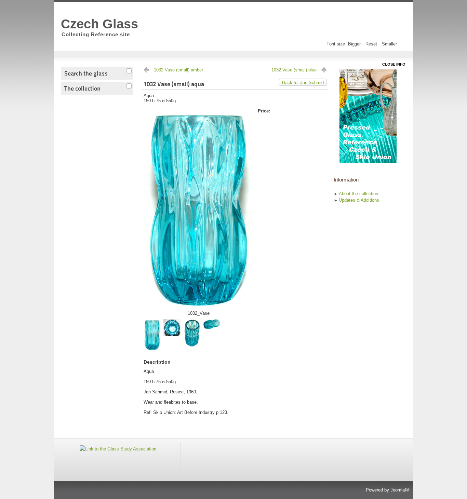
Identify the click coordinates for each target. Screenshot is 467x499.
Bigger (354, 43)
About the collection (358, 193)
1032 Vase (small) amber (178, 69)
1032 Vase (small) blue (294, 69)
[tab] (129, 70)
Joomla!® (400, 490)
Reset (371, 43)
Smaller (389, 43)
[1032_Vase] (198, 309)
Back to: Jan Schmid (303, 82)
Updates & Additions (359, 200)
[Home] (368, 116)
